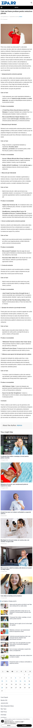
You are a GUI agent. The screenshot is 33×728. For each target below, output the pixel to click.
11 (6, 681)
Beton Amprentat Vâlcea (7, 706)
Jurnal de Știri (4, 703)
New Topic (3, 709)
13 (16, 681)
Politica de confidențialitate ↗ (10, 723)
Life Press (3, 717)
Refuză (8, 725)
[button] (16, 7)
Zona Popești (4, 697)
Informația (3, 714)
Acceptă (24, 725)
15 (24, 681)
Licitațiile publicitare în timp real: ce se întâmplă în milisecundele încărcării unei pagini (20, 612)
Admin (20, 16)
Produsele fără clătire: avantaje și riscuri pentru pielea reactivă (20, 617)
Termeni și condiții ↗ (19, 721)
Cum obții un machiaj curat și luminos (11, 596)
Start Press (4, 712)
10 (2, 681)
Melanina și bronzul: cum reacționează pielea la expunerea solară (20, 630)
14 (20, 681)
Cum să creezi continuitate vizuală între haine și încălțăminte (20, 649)
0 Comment (4, 19)
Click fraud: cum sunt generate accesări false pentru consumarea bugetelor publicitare (20, 644)
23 (29, 684)
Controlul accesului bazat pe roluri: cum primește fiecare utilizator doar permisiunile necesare (20, 638)
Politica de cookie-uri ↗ (9, 721)
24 (2, 687)
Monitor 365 (4, 700)
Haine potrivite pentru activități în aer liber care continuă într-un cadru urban (21, 605)
